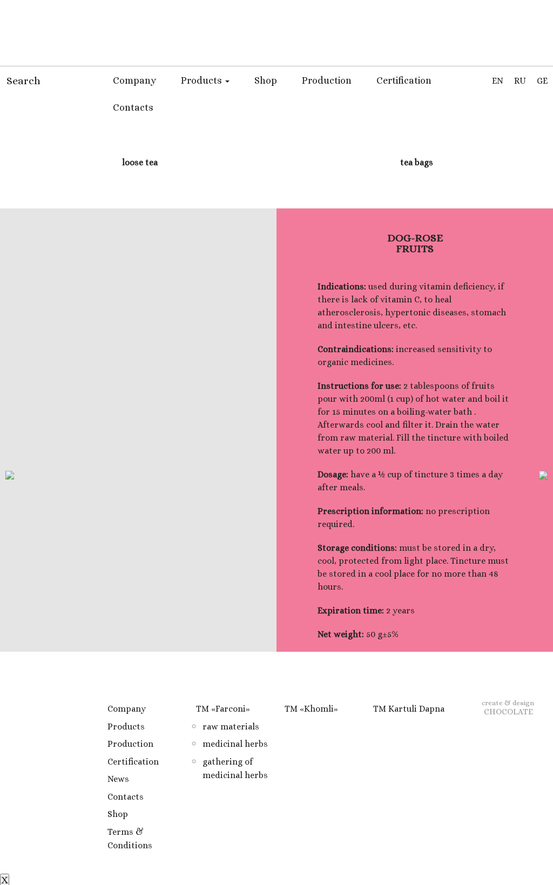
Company (134, 80)
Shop (265, 80)
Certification (403, 80)
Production (327, 80)
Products (202, 80)
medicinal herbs (235, 744)
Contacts (133, 107)
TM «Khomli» (311, 709)
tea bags (415, 162)
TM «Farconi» (223, 709)
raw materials (231, 726)
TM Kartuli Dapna (408, 709)
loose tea (139, 162)
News (118, 779)
